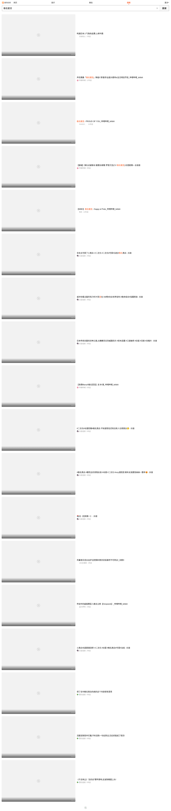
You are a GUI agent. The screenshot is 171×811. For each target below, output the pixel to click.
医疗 (53, 3)
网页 (15, 3)
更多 (166, 3)
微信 (91, 3)
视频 (128, 3)
